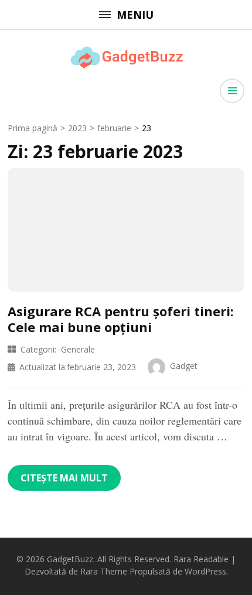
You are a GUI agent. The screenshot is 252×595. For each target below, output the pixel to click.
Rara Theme (103, 571)
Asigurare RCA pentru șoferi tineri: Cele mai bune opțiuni (121, 318)
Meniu (135, 14)
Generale (78, 349)
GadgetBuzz (70, 559)
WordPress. (206, 571)
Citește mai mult (64, 477)
